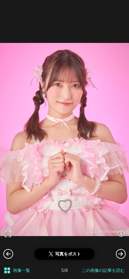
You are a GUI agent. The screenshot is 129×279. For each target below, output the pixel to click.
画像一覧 (21, 270)
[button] (121, 253)
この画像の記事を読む (103, 270)
